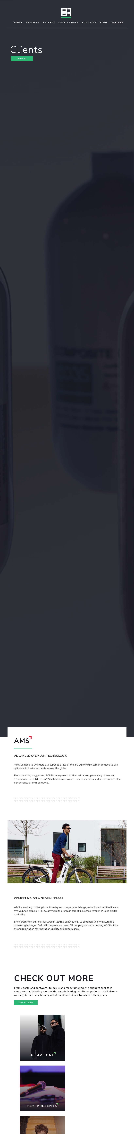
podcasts (89, 22)
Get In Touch (26, 1002)
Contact (117, 22)
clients (49, 22)
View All (21, 58)
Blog (103, 22)
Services (33, 22)
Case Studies (69, 22)
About (18, 22)
